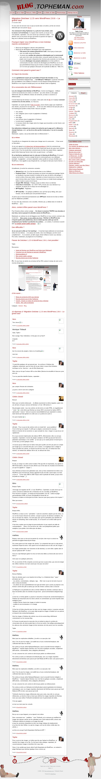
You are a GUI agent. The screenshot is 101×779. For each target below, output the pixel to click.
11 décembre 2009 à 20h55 (22, 379)
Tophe (14, 361)
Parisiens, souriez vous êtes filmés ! (79, 165)
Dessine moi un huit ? (75, 152)
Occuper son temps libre (76, 161)
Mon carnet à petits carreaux (24, 256)
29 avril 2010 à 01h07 (21, 752)
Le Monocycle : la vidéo (75, 156)
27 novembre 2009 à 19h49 (22, 325)
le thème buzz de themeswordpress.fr (36, 146)
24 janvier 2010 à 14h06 (22, 531)
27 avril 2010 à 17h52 (21, 567)
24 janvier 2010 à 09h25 (22, 503)
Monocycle (72, 115)
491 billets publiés (79, 37)
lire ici (29, 27)
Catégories (74, 93)
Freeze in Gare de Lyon (75, 154)
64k (50, 100)
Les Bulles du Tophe (49, 12)
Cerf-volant (72, 100)
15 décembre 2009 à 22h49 (22, 453)
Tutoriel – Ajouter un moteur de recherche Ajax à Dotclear (32, 301)
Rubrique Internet (72, 12)
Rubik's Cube (72, 124)
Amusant (71, 96)
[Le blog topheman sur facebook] (79, 63)
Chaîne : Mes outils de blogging (25, 302)
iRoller (40, 12)
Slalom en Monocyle (74, 171)
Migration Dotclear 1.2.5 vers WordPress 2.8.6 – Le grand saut (36, 19)
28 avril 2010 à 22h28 (21, 733)
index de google (35, 105)
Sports (71, 130)
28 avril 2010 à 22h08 (21, 661)
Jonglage (71, 113)
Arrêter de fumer (73, 144)
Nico (14, 319)
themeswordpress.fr (21, 254)
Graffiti (71, 109)
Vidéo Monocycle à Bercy (76, 173)
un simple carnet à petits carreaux (25, 223)
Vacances (71, 132)
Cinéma (71, 102)
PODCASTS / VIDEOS (75, 167)
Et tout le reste (73, 103)
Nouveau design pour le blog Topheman (27, 258)
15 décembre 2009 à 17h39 (22, 420)
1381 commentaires (79, 39)
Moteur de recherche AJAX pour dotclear (27, 297)
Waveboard (72, 136)
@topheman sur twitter (80, 53)
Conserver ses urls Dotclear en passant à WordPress (31, 252)
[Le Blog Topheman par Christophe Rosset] (50, 6)
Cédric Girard (17, 397)
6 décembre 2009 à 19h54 (22, 344)
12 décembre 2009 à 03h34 (22, 392)
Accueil (12, 12)
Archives (76, 68)
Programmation (73, 121)
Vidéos (71, 134)
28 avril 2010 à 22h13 (21, 707)
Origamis (71, 117)
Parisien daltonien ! (74, 163)
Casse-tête (72, 98)
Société (71, 126)
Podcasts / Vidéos (31, 12)
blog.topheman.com (49, 771)
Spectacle (72, 128)
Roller (70, 122)
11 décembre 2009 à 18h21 (22, 357)
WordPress (53, 773)
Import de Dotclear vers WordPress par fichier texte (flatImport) (34, 250)
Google (71, 107)
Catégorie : (15, 306)
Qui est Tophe (20, 12)
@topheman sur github (80, 58)
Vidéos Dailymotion (79, 48)
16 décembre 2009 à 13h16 (22, 479)
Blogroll (83, 93)
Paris (70, 119)
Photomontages (61, 12)
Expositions (72, 105)
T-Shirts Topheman (79, 73)
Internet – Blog (73, 111)
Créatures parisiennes (75, 150)
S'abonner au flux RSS (80, 43)
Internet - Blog (22, 306)
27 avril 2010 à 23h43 (21, 631)
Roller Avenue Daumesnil (76, 169)
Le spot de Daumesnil (75, 157)
